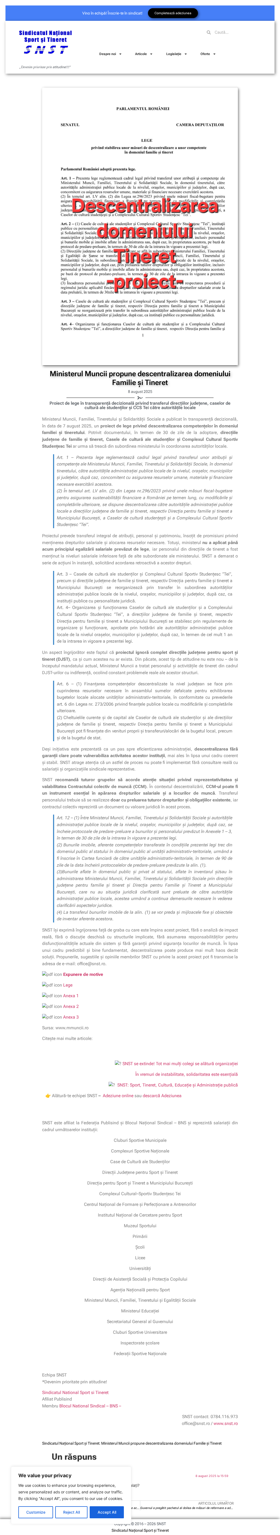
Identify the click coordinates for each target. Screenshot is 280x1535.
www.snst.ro (226, 1423)
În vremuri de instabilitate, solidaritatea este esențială (186, 1074)
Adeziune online (118, 1095)
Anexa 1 (71, 995)
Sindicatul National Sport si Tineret (75, 1392)
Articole (141, 54)
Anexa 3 (71, 1017)
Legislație (173, 54)
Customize (35, 1512)
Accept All (107, 1512)
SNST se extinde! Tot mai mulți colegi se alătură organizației (180, 1063)
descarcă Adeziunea (162, 1095)
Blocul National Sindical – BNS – (90, 1405)
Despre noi (107, 54)
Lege (67, 985)
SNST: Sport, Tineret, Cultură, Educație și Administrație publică (177, 1085)
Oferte (205, 54)
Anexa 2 (71, 1006)
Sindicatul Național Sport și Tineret (140, 1530)
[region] (71, 1495)
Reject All (71, 1512)
